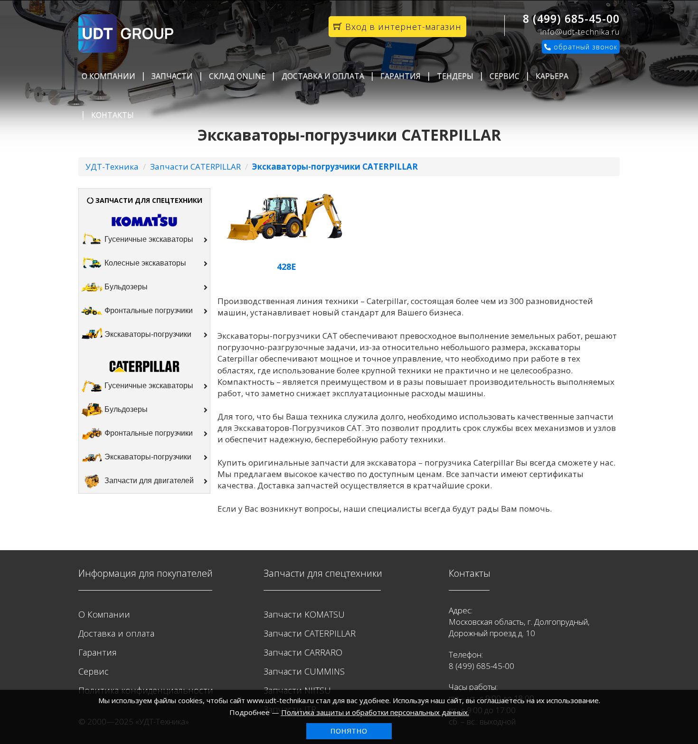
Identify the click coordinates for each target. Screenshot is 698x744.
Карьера (552, 76)
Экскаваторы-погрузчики (147, 335)
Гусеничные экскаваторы (148, 240)
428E (286, 266)
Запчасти (172, 76)
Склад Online (237, 76)
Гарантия (400, 76)
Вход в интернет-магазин (402, 26)
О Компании (108, 76)
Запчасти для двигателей (148, 481)
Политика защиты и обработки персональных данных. (375, 712)
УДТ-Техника (112, 166)
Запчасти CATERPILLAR (195, 166)
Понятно (349, 731)
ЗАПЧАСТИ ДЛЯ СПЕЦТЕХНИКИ (148, 200)
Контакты (112, 115)
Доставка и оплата (323, 76)
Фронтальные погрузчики (148, 311)
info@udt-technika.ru (580, 32)
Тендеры (455, 76)
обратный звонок (584, 46)
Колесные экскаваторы (144, 263)
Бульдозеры (125, 287)
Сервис (504, 76)
